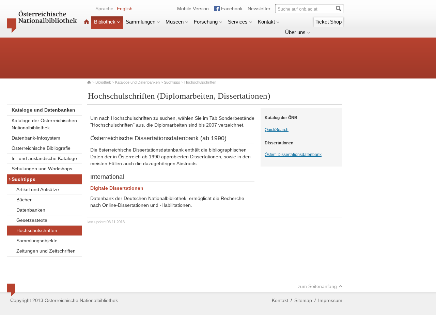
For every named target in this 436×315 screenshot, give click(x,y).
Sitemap (303, 300)
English (125, 8)
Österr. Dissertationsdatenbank (293, 154)
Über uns (295, 32)
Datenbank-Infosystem (36, 138)
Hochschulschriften (36, 230)
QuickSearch (277, 129)
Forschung (206, 22)
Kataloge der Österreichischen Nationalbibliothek (44, 124)
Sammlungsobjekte (37, 240)
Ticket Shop (328, 22)
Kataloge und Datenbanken (137, 82)
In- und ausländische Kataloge (44, 158)
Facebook (232, 8)
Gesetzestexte (31, 220)
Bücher (24, 199)
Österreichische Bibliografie (41, 148)
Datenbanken (30, 210)
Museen (175, 22)
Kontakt (266, 22)
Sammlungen (140, 22)
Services (238, 22)
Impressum (330, 300)
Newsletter (259, 8)
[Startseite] (86, 21)
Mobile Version (193, 8)
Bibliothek (104, 22)
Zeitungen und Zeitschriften (46, 251)
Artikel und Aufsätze (37, 189)
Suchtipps (172, 82)
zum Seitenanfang (317, 286)
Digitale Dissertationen (116, 188)
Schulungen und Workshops (42, 168)
